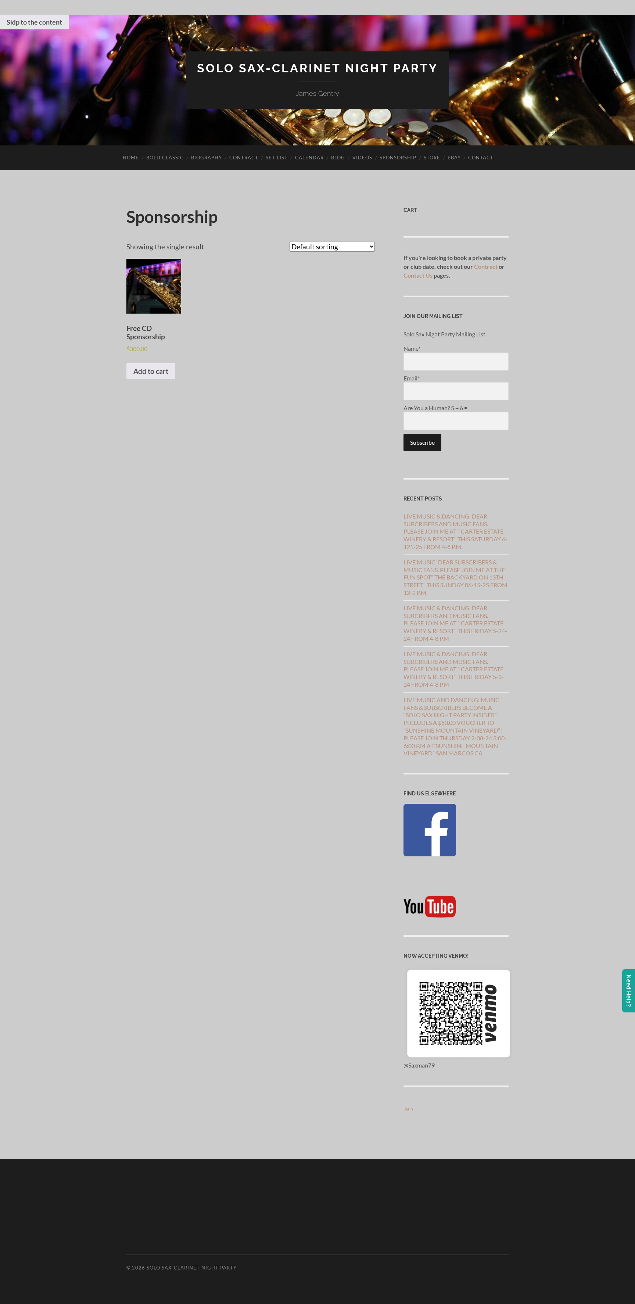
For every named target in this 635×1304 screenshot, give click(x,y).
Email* (411, 378)
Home (131, 157)
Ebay (454, 157)
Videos (362, 157)
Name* (411, 348)
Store (432, 157)
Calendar (309, 157)
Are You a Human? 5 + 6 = (435, 407)
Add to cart (150, 371)
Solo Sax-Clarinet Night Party (317, 68)
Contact (481, 157)
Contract (243, 157)
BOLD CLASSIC (165, 157)
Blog (338, 157)
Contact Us (418, 275)
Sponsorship (398, 157)
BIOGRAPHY (206, 157)
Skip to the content (34, 22)
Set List (277, 157)
